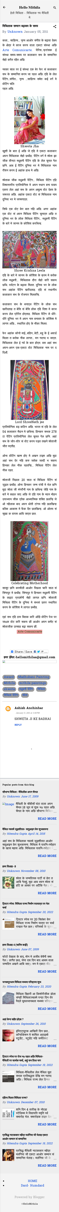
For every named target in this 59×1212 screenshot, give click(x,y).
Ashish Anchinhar (29, 708)
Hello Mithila (29, 7)
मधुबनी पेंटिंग (26, 689)
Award (9, 677)
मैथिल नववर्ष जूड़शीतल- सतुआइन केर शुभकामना (25, 829)
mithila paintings (32, 683)
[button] (55, 27)
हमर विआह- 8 (9, 866)
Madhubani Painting (33, 677)
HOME (32, 1181)
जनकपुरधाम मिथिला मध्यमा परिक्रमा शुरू (21, 982)
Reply (18, 725)
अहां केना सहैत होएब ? (12, 1019)
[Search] (55, 8)
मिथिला (41, 689)
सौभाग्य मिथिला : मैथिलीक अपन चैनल (20, 791)
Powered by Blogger (30, 1197)
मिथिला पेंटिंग (11, 695)
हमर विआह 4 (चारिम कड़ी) (15, 944)
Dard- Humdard (32, 1186)
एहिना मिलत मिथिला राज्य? (15, 1097)
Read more (47, 819)
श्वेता (25, 695)
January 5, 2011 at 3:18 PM (28, 713)
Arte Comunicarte (17, 50)
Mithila (9, 683)
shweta (9, 689)
